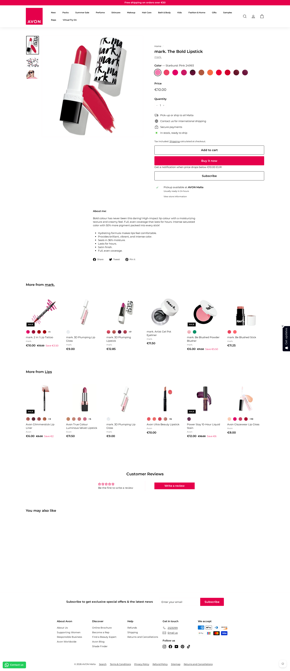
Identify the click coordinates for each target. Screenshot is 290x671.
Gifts (214, 12)
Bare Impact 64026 (201, 72)
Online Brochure (102, 627)
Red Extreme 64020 (218, 72)
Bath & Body (164, 12)
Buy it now (209, 160)
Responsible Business (69, 636)
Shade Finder (100, 646)
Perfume (100, 12)
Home (157, 46)
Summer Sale (82, 12)
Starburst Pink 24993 (157, 72)
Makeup (131, 12)
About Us (62, 627)
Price (158, 83)
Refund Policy (160, 664)
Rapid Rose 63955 (166, 72)
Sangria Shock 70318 (192, 72)
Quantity (160, 99)
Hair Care (146, 12)
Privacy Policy (141, 664)
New (53, 12)
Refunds (132, 627)
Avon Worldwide (66, 641)
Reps (53, 20)
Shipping (175, 141)
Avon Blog (98, 641)
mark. (158, 57)
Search (103, 664)
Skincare (115, 12)
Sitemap (175, 664)
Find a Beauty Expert (104, 636)
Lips (48, 372)
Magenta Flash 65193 (175, 72)
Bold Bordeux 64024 (236, 72)
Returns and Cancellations (142, 636)
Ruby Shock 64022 (227, 72)
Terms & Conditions (120, 664)
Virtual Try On (70, 20)
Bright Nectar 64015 (210, 72)
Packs (65, 12)
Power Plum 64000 (245, 72)
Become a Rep (100, 632)
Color (174, 65)
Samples (227, 12)
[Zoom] (92, 86)
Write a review (174, 485)
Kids (179, 12)
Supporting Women (68, 632)
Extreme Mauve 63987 (184, 72)
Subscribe (209, 176)
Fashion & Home (196, 12)
